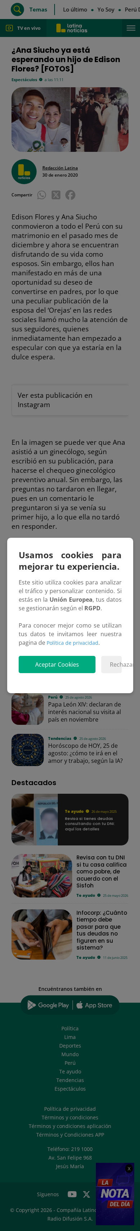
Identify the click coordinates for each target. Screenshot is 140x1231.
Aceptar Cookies (57, 664)
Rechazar (116, 664)
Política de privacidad (72, 642)
